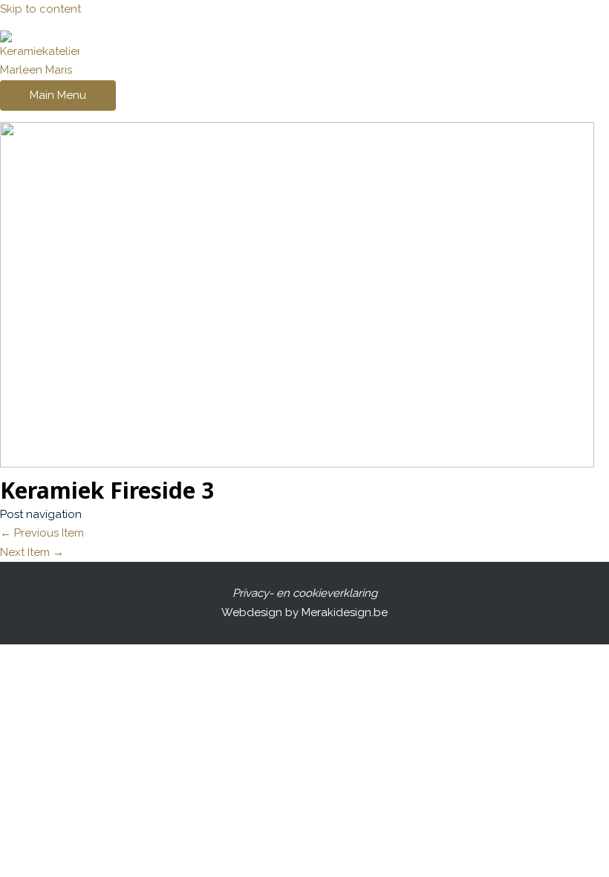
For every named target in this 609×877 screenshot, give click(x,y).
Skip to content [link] (40, 9)
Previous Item (42, 533)
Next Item (32, 552)
